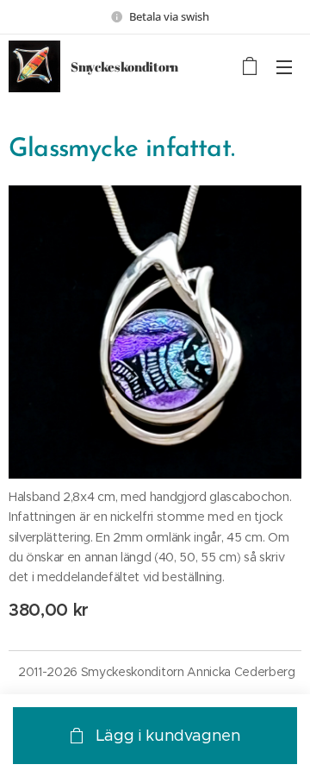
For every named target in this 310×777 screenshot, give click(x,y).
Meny (284, 66)
